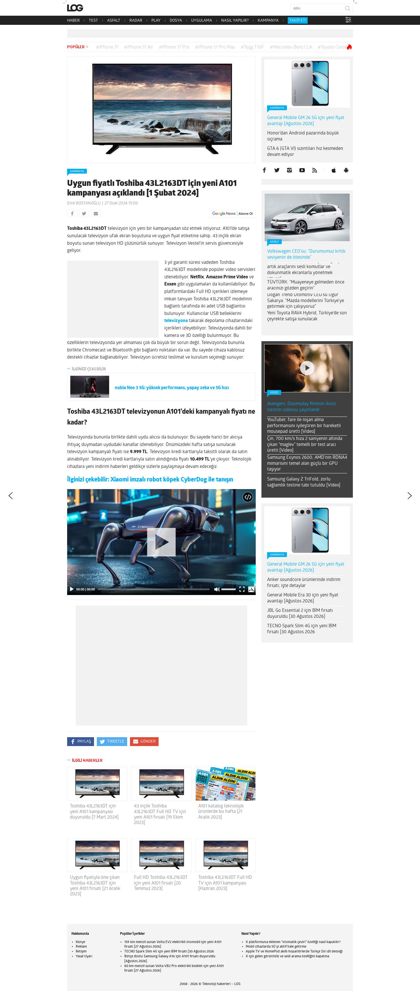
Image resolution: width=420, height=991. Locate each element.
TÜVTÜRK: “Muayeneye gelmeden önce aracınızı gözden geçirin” (305, 285)
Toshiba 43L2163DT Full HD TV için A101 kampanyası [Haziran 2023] (225, 883)
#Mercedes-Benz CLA (291, 47)
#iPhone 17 (107, 47)
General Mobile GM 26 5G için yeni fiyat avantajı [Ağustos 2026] (305, 121)
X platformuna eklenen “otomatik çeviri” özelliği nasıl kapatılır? (293, 942)
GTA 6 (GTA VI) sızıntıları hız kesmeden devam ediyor (305, 151)
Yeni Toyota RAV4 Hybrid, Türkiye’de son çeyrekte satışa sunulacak (307, 316)
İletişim (81, 951)
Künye (80, 942)
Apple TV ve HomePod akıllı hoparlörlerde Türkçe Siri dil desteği (294, 951)
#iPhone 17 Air (138, 47)
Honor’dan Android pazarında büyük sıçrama (303, 136)
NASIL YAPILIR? (235, 21)
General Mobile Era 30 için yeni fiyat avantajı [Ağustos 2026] (302, 598)
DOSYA (176, 21)
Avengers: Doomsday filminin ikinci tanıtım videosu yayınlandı (301, 407)
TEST (93, 21)
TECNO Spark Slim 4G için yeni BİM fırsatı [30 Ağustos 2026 (301, 629)
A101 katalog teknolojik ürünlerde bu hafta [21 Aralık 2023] (221, 811)
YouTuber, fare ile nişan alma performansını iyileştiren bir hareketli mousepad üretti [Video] (304, 426)
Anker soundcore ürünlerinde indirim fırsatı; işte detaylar (303, 583)
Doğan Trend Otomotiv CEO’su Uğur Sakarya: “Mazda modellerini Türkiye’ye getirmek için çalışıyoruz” (305, 301)
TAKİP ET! (297, 21)
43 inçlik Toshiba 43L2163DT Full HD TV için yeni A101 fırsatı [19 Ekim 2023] (160, 814)
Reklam (81, 946)
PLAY (156, 21)
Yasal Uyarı (84, 956)
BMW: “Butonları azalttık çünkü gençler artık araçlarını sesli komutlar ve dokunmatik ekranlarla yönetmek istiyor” (306, 270)
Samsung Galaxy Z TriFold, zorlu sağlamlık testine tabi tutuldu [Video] (303, 482)
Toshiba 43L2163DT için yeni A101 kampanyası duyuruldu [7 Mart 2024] (94, 811)
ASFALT (113, 21)
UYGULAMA (201, 21)
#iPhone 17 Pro (174, 47)
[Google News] (232, 214)
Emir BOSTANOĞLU (84, 203)
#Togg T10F (252, 47)
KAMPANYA (268, 21)
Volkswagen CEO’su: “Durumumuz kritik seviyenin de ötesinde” (306, 254)
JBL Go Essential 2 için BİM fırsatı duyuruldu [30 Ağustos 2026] (300, 613)
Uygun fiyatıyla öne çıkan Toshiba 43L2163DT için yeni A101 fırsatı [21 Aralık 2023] (95, 885)
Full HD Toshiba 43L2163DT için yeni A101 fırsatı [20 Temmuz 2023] (161, 883)
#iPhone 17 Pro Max (215, 47)
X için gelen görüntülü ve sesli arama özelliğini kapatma (287, 956)
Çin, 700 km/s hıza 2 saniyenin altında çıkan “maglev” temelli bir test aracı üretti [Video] (304, 445)
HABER (73, 21)
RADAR (135, 21)
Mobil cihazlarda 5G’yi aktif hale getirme (276, 946)
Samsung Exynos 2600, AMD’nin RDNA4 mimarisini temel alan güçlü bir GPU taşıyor (307, 463)
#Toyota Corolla (333, 47)
